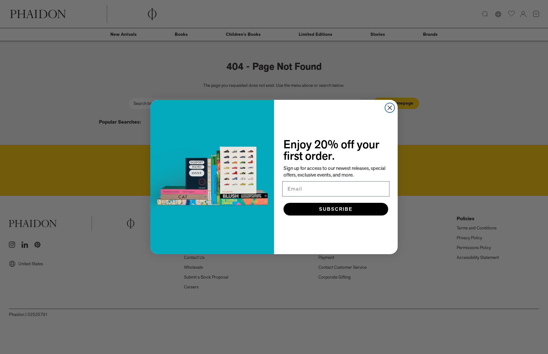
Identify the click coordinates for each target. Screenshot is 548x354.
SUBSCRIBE (336, 209)
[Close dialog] (390, 108)
